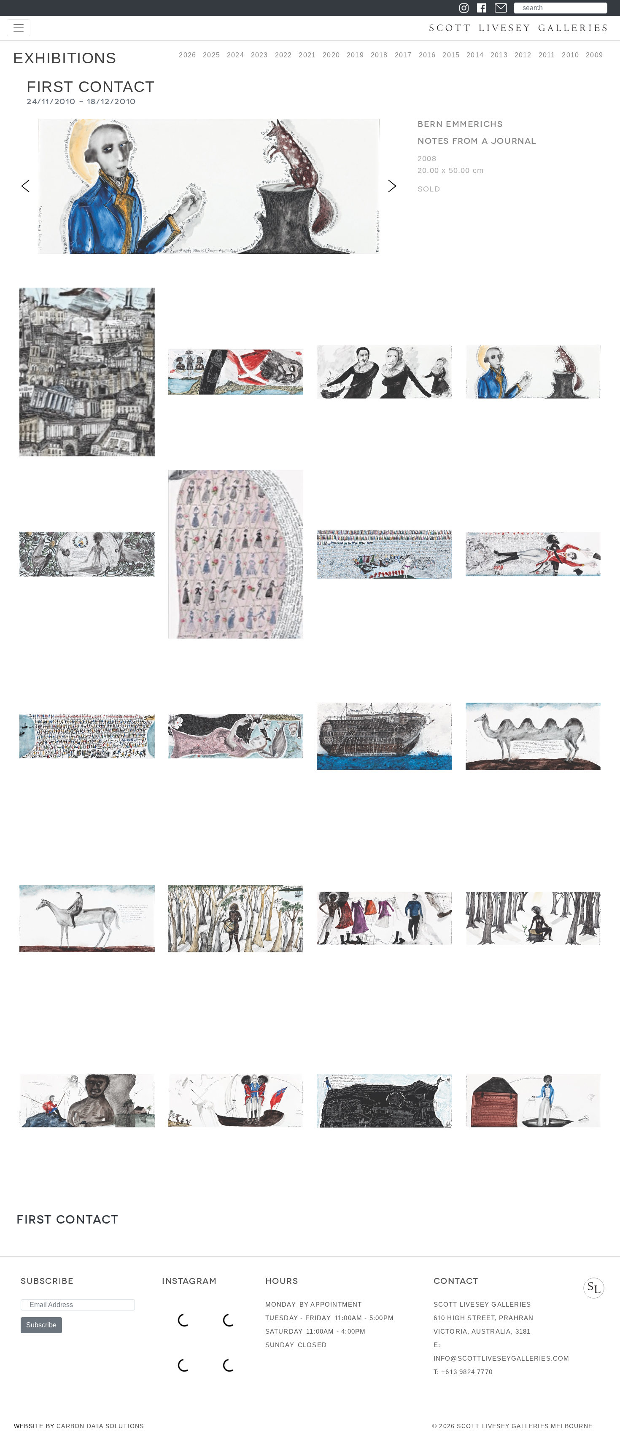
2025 (211, 55)
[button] (25, 186)
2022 (283, 55)
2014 (475, 55)
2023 (259, 55)
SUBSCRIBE (47, 1281)
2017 (403, 55)
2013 (499, 55)
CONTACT (456, 1281)
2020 (331, 55)
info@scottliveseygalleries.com (502, 1358)
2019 (355, 55)
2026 (187, 55)
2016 (427, 55)
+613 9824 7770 (467, 1371)
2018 (379, 55)
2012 (523, 55)
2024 (235, 55)
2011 (547, 55)
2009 (594, 55)
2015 (451, 55)
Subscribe (41, 1325)
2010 (570, 55)
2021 (307, 55)
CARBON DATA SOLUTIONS (100, 1426)
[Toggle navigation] (18, 27)
